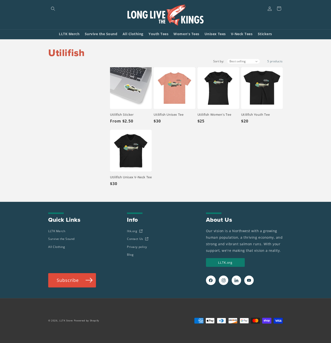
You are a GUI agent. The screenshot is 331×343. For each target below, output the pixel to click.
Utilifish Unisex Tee (168, 114)
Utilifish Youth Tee (255, 114)
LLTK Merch (56, 231)
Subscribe (68, 280)
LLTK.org (225, 262)
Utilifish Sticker (122, 114)
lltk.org (132, 231)
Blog (130, 255)
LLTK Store (66, 320)
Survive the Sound (61, 239)
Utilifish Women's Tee (214, 114)
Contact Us (135, 239)
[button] (53, 8)
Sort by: (218, 61)
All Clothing (56, 247)
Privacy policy (137, 247)
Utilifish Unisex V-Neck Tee (131, 177)
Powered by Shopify (86, 320)
